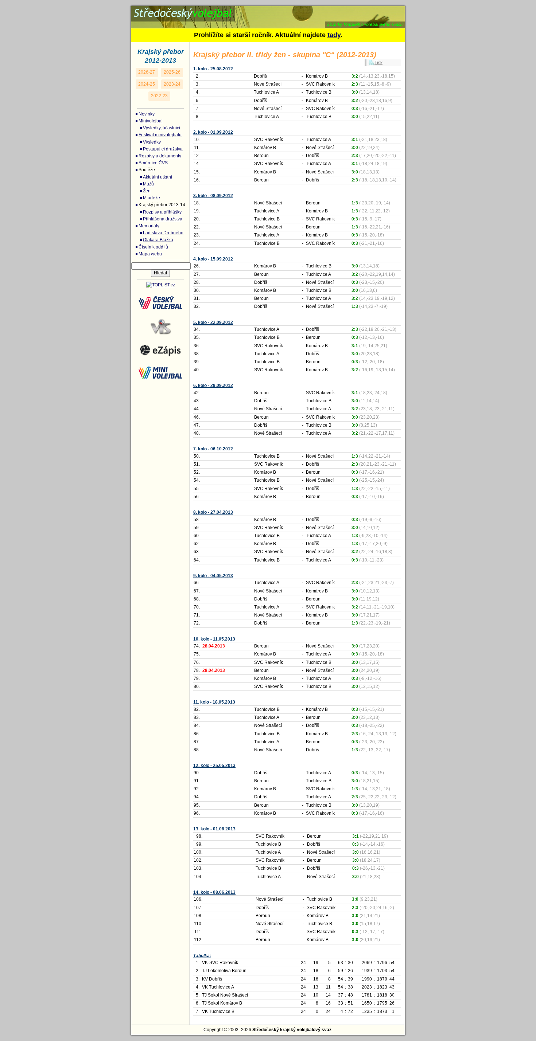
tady (334, 35)
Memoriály (149, 225)
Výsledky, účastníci (161, 127)
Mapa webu (150, 254)
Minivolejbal (151, 121)
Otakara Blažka (158, 239)
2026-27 (146, 72)
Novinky (147, 114)
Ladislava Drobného (163, 232)
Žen (147, 190)
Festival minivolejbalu (160, 134)
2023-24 (172, 84)
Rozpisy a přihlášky (162, 212)
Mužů (148, 184)
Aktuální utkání (157, 177)
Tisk (378, 62)
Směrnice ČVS (153, 162)
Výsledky (152, 142)
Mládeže (151, 197)
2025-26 (172, 72)
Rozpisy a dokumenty (160, 156)
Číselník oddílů (153, 247)
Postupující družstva (163, 149)
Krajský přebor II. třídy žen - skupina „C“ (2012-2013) (246, 10)
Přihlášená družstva (162, 219)
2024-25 (146, 84)
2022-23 (159, 95)
